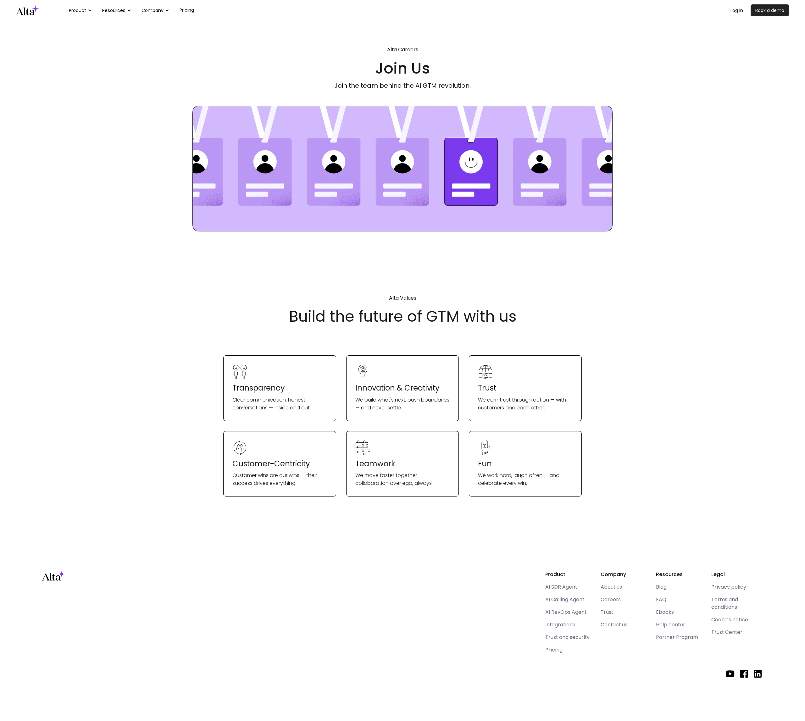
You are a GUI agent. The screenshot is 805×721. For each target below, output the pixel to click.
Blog (661, 587)
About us (611, 587)
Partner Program (677, 637)
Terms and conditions (724, 603)
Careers (611, 599)
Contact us (614, 624)
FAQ (661, 599)
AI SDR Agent (561, 587)
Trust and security (567, 637)
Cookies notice (729, 619)
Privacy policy (728, 587)
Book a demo (769, 10)
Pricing (187, 10)
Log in (736, 10)
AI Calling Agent (564, 599)
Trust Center (726, 632)
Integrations (560, 624)
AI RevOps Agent (565, 612)
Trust (607, 612)
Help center (670, 624)
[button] (80, 10)
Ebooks (665, 612)
